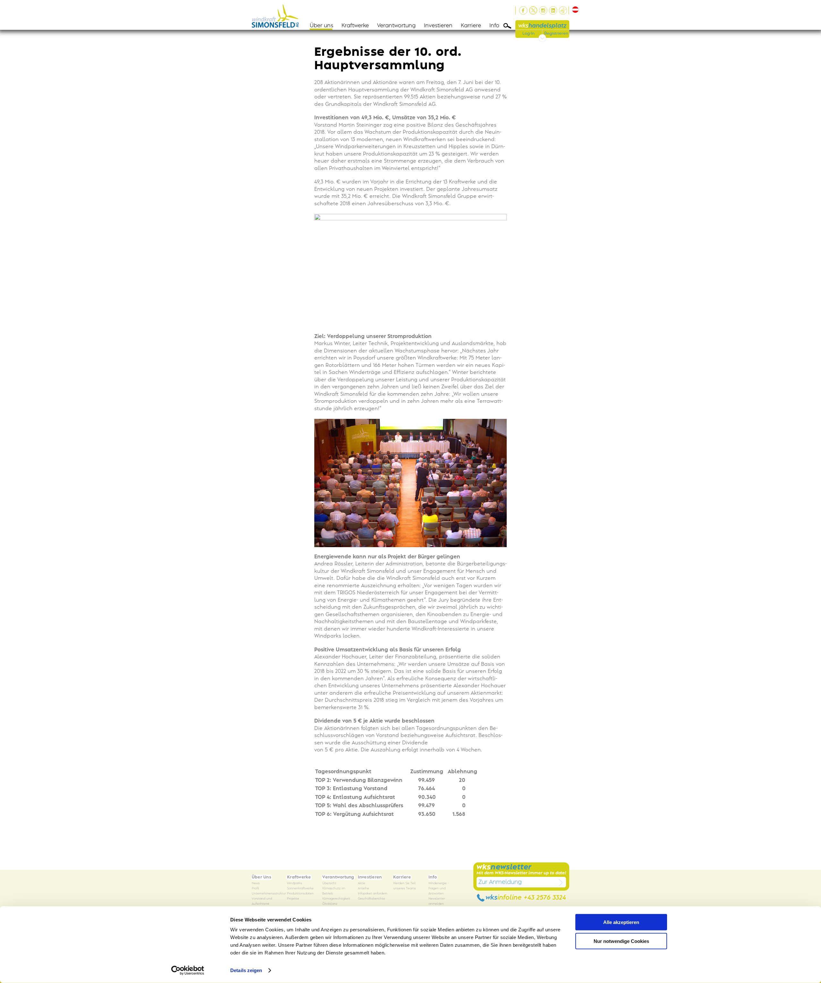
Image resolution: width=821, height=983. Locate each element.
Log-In (528, 33)
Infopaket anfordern (372, 893)
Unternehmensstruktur (269, 893)
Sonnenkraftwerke (300, 888)
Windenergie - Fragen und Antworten (438, 888)
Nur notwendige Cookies (621, 941)
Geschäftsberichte (371, 898)
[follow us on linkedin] (553, 10)
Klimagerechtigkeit (336, 898)
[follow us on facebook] (523, 10)
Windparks (294, 883)
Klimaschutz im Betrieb (333, 891)
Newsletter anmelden (436, 901)
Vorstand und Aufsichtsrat (262, 901)
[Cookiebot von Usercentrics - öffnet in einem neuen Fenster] (188, 970)
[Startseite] (277, 15)
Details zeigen (246, 970)
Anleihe (363, 888)
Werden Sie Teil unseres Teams (404, 886)
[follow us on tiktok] (563, 10)
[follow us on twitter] (533, 10)
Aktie (361, 883)
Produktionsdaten (300, 893)
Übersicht (329, 883)
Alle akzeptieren (621, 922)
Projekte (293, 898)
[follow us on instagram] (543, 10)
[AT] (574, 9)
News (256, 883)
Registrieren (556, 33)
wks (542, 26)
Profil (255, 888)
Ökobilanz (329, 903)
